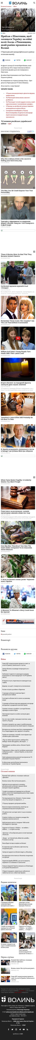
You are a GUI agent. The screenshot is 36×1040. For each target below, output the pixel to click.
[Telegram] (20, 1029)
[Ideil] (18, 1034)
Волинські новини (6, 6)
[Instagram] (16, 1029)
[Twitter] (12, 1029)
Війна (15, 6)
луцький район (6, 634)
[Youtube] (23, 1029)
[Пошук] (34, 3)
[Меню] (2, 3)
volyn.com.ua (22, 990)
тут (9, 124)
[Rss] (27, 1029)
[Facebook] (8, 1029)
